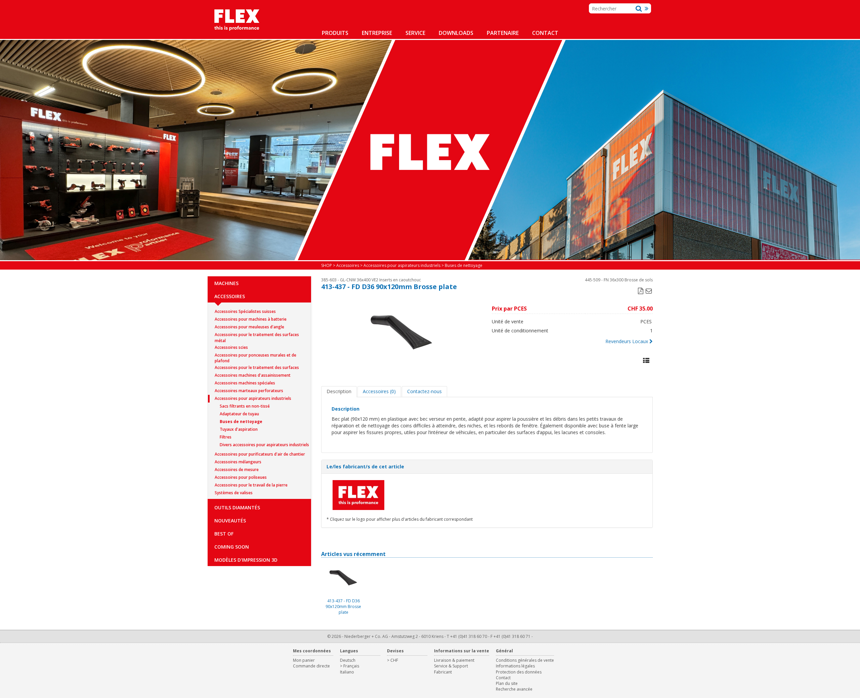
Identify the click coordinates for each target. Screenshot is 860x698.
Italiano (347, 672)
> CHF (392, 660)
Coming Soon (231, 547)
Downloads (456, 33)
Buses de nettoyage (241, 421)
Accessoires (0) (379, 391)
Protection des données (519, 672)
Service (415, 33)
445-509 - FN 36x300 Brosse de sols (619, 280)
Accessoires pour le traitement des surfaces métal (257, 335)
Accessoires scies (231, 347)
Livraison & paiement (454, 660)
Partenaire (503, 33)
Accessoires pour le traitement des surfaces (257, 367)
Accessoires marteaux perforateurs (249, 390)
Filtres (225, 437)
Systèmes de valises (234, 493)
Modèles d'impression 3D (245, 560)
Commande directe (311, 666)
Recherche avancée (514, 689)
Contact (545, 33)
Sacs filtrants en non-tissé (245, 406)
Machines (226, 283)
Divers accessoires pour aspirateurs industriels (264, 445)
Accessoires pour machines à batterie (251, 319)
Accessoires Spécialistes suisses (245, 311)
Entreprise (377, 33)
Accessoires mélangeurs (238, 462)
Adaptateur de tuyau (239, 414)
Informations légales (515, 666)
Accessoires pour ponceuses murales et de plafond (255, 355)
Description (339, 391)
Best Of (223, 533)
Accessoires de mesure (237, 469)
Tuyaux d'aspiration (239, 429)
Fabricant (443, 672)
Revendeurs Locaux (626, 341)
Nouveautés (230, 520)
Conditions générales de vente (525, 660)
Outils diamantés (237, 507)
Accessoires (229, 296)
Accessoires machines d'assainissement (253, 375)
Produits (335, 33)
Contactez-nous (424, 391)
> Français (349, 666)
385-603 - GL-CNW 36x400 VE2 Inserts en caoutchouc (371, 280)
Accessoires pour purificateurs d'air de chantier (260, 454)
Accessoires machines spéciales (245, 383)
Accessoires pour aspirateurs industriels (253, 398)
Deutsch (347, 660)
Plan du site (507, 683)
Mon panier (304, 660)
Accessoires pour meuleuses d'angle (249, 327)
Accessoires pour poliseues (241, 477)
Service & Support (451, 666)
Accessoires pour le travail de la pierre (251, 485)
